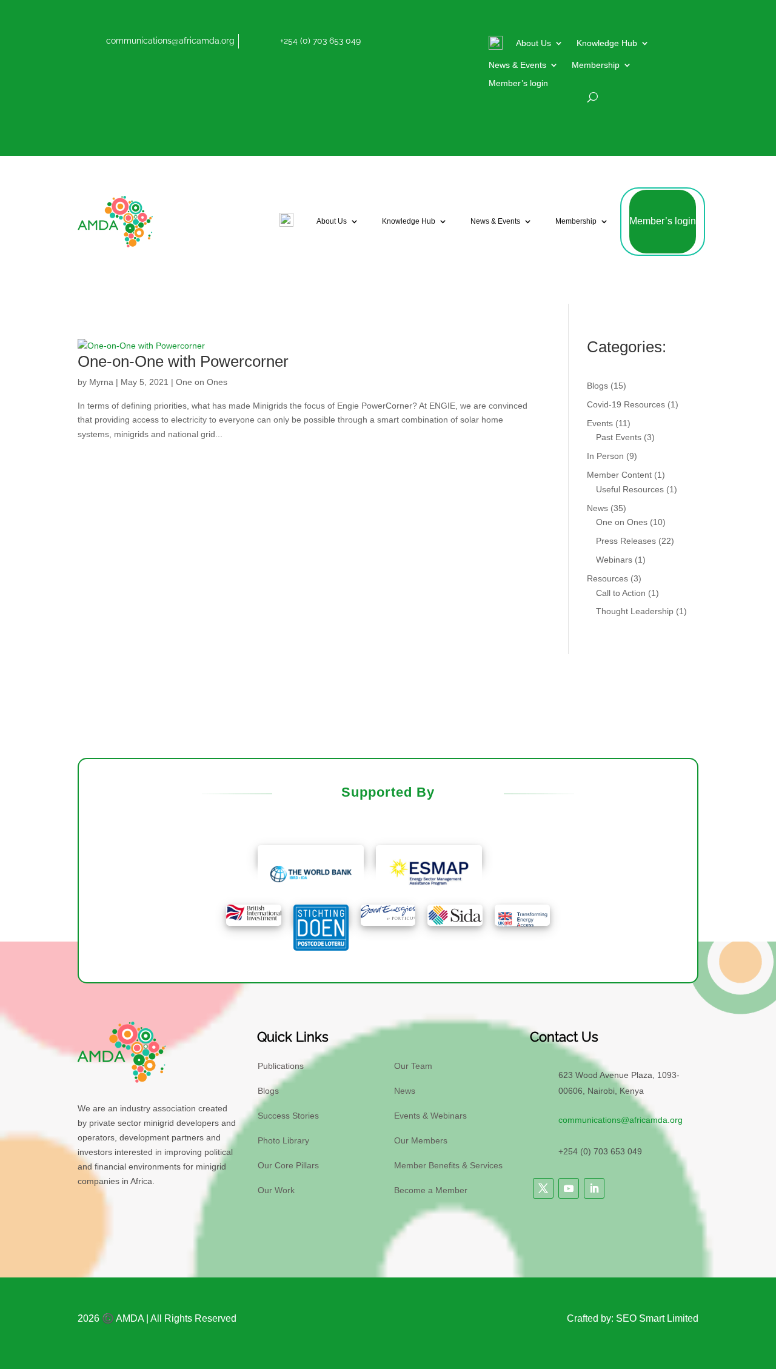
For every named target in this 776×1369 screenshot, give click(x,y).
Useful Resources (630, 489)
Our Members (420, 1140)
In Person (605, 456)
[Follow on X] (543, 1188)
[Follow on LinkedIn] (594, 1188)
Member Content (619, 475)
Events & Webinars (430, 1115)
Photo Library (283, 1140)
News (597, 508)
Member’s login (518, 83)
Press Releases (626, 541)
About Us (533, 43)
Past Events (618, 437)
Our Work (276, 1190)
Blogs (597, 385)
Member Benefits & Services (448, 1165)
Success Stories (288, 1115)
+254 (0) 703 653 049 (320, 40)
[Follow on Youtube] (568, 1188)
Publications (281, 1066)
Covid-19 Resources (626, 404)
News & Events (517, 65)
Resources (607, 578)
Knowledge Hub (607, 43)
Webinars (614, 559)
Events (600, 423)
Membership (596, 65)
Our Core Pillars (288, 1165)
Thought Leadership (635, 611)
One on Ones (201, 382)
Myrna (101, 382)
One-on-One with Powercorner (183, 361)
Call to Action (621, 593)
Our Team (413, 1066)
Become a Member (430, 1190)
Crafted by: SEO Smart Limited (632, 1318)
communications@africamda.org (170, 40)
